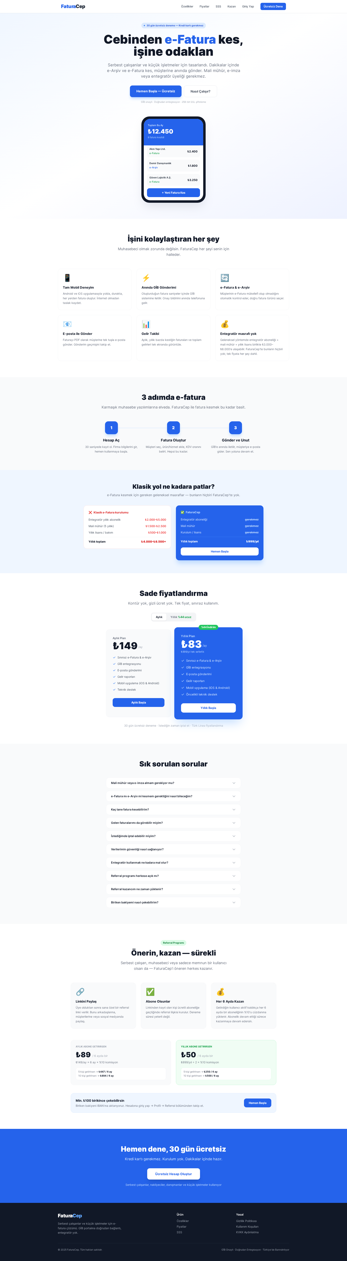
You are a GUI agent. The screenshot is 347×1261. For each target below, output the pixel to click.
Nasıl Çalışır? (200, 91)
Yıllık (180, 617)
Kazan (232, 6)
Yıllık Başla (208, 708)
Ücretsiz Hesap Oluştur (173, 1174)
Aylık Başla (138, 702)
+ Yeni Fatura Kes (173, 192)
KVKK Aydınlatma (247, 1232)
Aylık (159, 617)
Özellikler (187, 6)
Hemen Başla (220, 551)
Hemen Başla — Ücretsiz (155, 91)
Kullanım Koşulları (247, 1226)
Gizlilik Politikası (246, 1221)
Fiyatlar (204, 6)
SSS (218, 6)
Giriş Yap (248, 6)
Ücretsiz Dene (273, 6)
